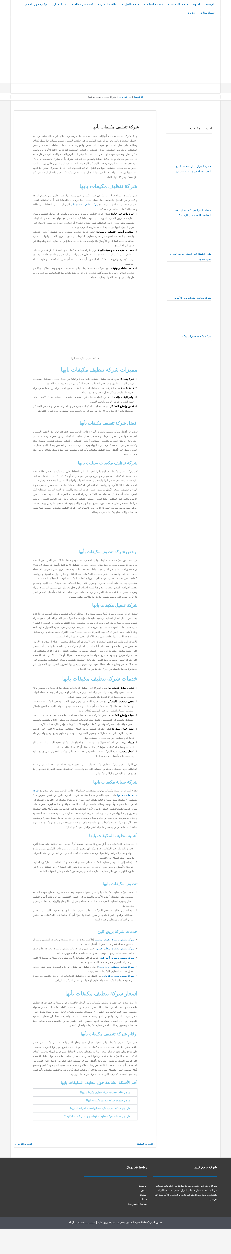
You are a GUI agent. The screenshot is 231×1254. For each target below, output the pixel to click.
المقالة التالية (23, 1143)
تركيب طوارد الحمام (36, 4)
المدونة (197, 4)
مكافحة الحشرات (107, 4)
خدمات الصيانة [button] (155, 4)
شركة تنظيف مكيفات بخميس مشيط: (114, 939)
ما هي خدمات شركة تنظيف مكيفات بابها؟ (108, 1100)
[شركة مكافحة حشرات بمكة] (189, 318)
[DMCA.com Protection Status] (205, 1241)
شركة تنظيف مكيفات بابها (84, 204)
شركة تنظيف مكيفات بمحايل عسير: (115, 948)
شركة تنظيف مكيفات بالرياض (118, 975)
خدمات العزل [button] (132, 4)
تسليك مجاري (59, 4)
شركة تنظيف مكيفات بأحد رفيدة (116, 957)
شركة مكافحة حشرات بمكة (196, 336)
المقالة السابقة (146, 1143)
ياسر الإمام (74, 1222)
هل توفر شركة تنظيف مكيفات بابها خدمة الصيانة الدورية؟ (100, 1108)
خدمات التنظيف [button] (179, 4)
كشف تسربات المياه (82, 4)
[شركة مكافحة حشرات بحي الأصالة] (189, 280)
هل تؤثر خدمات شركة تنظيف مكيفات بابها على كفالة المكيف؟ (97, 1116)
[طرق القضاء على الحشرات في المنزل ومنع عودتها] (189, 236)
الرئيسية (210, 4)
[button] (169, 4)
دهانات (191, 12)
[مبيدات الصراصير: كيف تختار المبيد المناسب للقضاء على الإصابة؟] (189, 192)
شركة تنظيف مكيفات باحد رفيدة (116, 966)
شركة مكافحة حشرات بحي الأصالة (192, 297)
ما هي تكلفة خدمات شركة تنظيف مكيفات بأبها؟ (105, 1092)
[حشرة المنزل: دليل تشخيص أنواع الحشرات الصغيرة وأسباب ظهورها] (189, 149)
